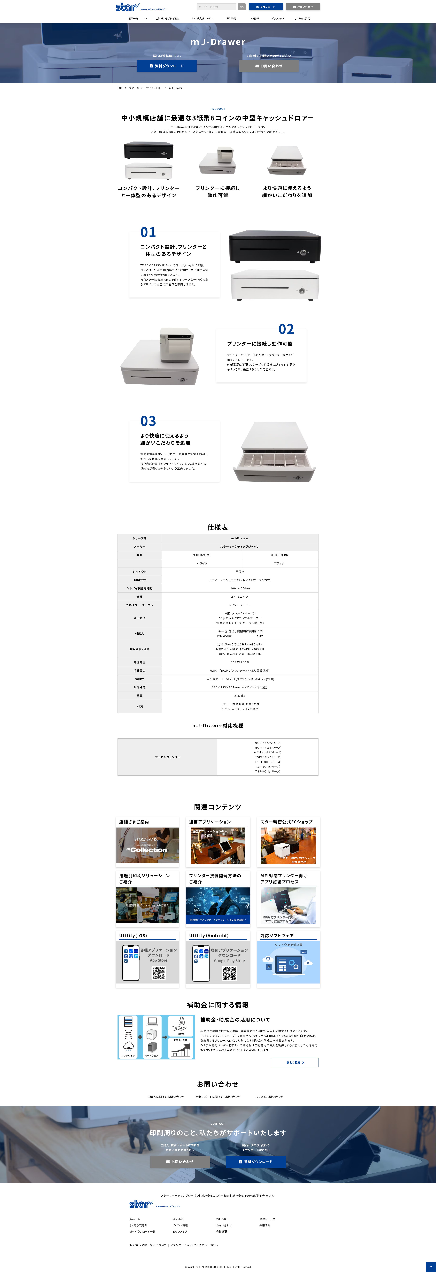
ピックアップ (278, 18)
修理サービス (267, 1219)
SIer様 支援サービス (202, 18)
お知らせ (254, 18)
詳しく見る (294, 1062)
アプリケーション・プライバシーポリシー (195, 1245)
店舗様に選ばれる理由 (167, 18)
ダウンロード (267, 7)
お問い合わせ (305, 7)
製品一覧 (133, 18)
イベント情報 (180, 1225)
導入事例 (231, 18)
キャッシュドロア (154, 88)
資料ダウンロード (169, 65)
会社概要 (221, 1231)
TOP (120, 88)
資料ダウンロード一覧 (142, 1231)
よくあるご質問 (302, 18)
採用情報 (264, 1225)
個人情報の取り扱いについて (148, 1245)
